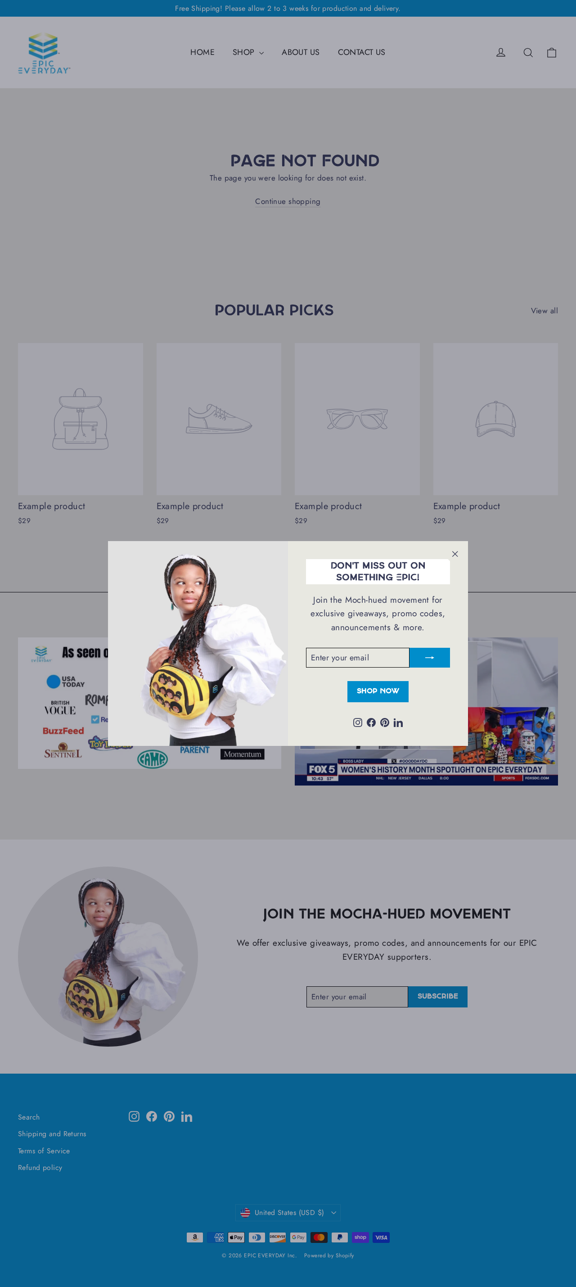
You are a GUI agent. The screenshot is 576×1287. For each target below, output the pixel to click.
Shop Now (378, 691)
